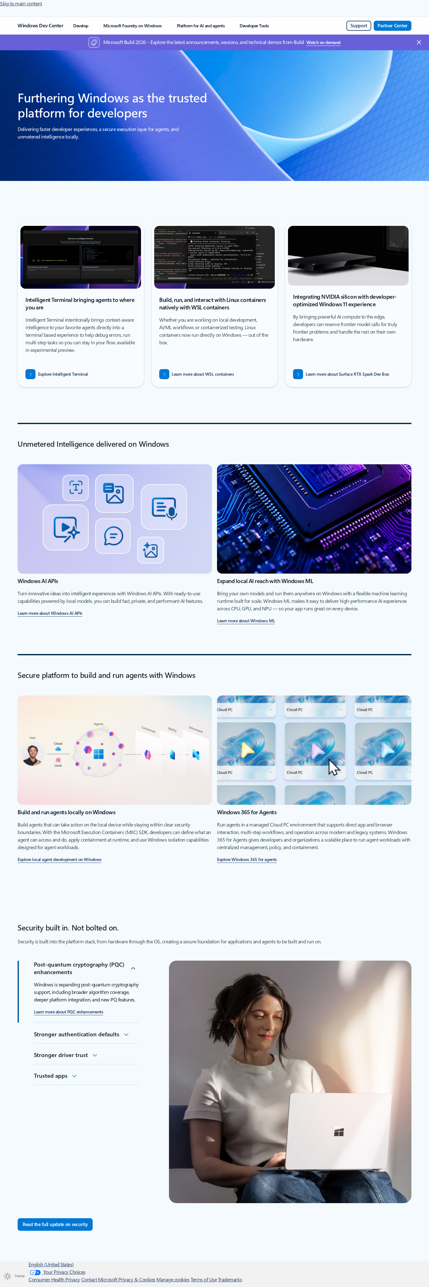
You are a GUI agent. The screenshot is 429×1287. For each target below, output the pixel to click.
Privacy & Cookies (136, 1280)
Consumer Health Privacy (54, 1280)
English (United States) (51, 1265)
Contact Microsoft (99, 1280)
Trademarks (230, 1280)
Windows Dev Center (40, 26)
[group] (80, 306)
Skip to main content (21, 4)
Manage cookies (172, 1280)
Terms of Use (204, 1280)
